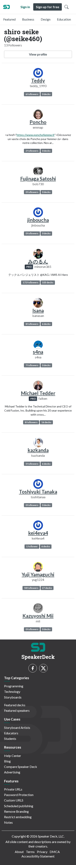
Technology (12, 691)
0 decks (46, 94)
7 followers (32, 365)
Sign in (25, 7)
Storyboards (12, 697)
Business (28, 19)
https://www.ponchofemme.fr (36, 135)
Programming (13, 686)
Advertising (12, 772)
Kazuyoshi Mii (38, 616)
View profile (38, 54)
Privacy (42, 852)
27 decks (47, 587)
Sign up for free (47, 7)
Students (10, 738)
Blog (7, 761)
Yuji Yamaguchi (38, 574)
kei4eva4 (38, 533)
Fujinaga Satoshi (38, 179)
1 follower (32, 546)
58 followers (31, 587)
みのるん (38, 261)
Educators (11, 733)
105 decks (47, 282)
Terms (30, 852)
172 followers (30, 282)
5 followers (32, 463)
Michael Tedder (38, 393)
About (19, 852)
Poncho (38, 122)
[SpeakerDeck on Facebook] (32, 668)
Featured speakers (17, 710)
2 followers (32, 150)
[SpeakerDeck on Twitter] (43, 668)
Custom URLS (13, 800)
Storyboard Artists (17, 727)
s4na (38, 352)
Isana (38, 310)
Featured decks (14, 705)
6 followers (32, 94)
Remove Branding (16, 811)
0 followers (32, 192)
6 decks (46, 323)
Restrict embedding (18, 817)
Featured (9, 19)
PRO (29, 266)
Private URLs (13, 789)
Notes (8, 822)
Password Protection (18, 795)
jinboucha (38, 220)
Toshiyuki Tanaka (38, 492)
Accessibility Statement (38, 856)
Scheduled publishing (18, 806)
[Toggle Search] (66, 7)
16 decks (46, 422)
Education (64, 19)
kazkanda (38, 450)
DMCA (55, 852)
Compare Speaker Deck (20, 767)
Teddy (38, 80)
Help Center (12, 756)
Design (45, 19)
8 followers (32, 323)
